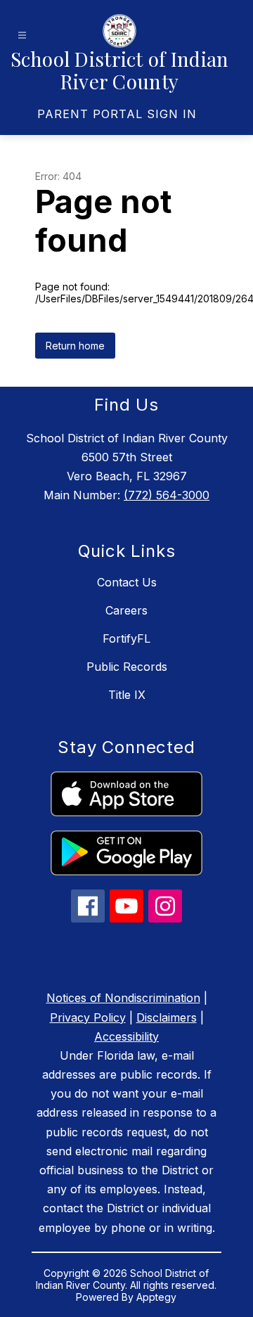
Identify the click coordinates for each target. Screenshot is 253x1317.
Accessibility (126, 1036)
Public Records (126, 667)
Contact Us (127, 582)
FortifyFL (126, 638)
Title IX (126, 695)
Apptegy (156, 1297)
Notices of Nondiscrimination (123, 998)
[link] (117, 114)
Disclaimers (166, 1017)
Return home (75, 346)
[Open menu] (22, 35)
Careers (126, 610)
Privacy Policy (88, 1017)
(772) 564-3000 (166, 495)
